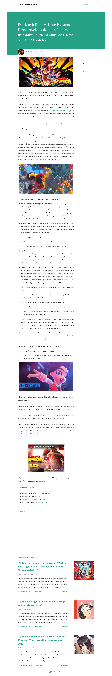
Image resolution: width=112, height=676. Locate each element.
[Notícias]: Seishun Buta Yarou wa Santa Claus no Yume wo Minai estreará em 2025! (41, 640)
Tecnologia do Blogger (57, 671)
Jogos (84, 69)
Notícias (84, 71)
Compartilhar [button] (87, 58)
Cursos (46, 8)
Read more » (64, 592)
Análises (39, 8)
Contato (55, 8)
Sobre (62, 8)
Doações (77, 8)
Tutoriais (30, 8)
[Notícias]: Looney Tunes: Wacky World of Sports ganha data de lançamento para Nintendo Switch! (42, 566)
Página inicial (21, 8)
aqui (48, 493)
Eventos (84, 67)
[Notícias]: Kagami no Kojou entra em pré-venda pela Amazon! (43, 603)
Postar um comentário (35, 592)
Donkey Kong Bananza (58, 110)
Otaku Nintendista (27, 4)
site (69, 409)
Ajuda (69, 8)
